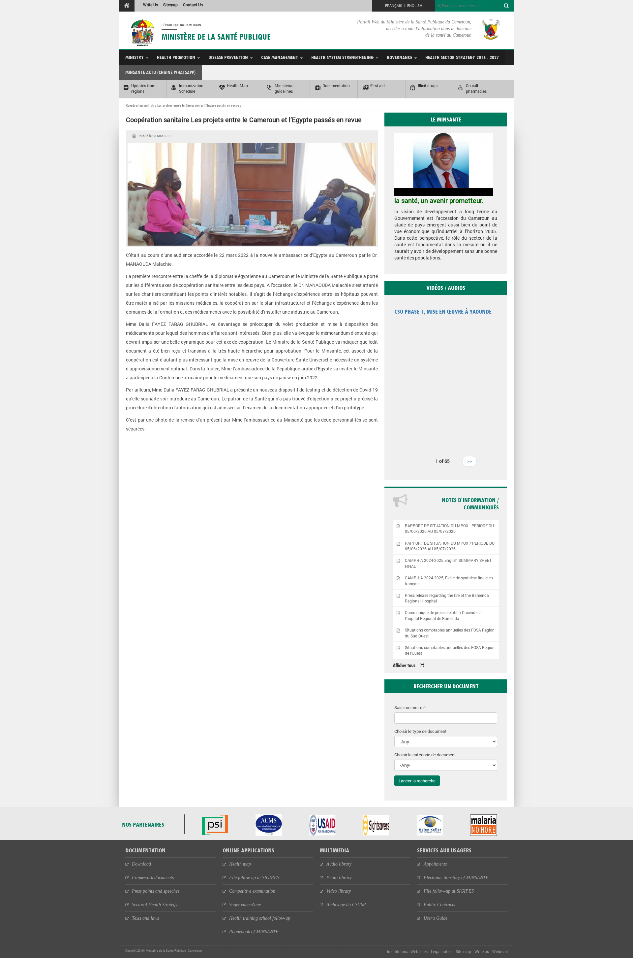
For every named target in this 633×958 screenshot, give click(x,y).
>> (469, 461)
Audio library (338, 864)
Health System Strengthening (342, 57)
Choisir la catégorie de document (425, 755)
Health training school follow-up (259, 918)
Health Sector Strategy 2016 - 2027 (462, 57)
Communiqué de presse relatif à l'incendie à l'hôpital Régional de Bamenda (443, 615)
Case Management (279, 57)
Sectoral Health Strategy (154, 904)
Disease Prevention (228, 57)
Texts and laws (145, 918)
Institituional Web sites (407, 951)
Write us (481, 951)
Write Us (150, 4)
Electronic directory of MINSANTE (456, 877)
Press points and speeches (155, 891)
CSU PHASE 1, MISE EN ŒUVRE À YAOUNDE (443, 311)
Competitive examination (252, 891)
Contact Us (193, 4)
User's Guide (435, 918)
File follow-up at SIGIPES (254, 877)
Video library (338, 891)
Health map (240, 864)
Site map (463, 951)
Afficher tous (404, 665)
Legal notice (441, 951)
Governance (399, 57)
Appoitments (435, 864)
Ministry (134, 57)
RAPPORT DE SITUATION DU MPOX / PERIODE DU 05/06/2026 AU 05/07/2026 (450, 546)
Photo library (338, 877)
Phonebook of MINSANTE (254, 931)
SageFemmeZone (245, 904)
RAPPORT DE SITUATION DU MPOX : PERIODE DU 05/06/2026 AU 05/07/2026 (449, 528)
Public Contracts (439, 904)
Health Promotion (176, 57)
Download (141, 864)
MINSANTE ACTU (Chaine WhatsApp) (160, 72)
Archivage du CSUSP (346, 904)
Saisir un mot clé (410, 707)
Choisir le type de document (420, 731)
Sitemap (170, 4)
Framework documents (153, 877)
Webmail (500, 951)
